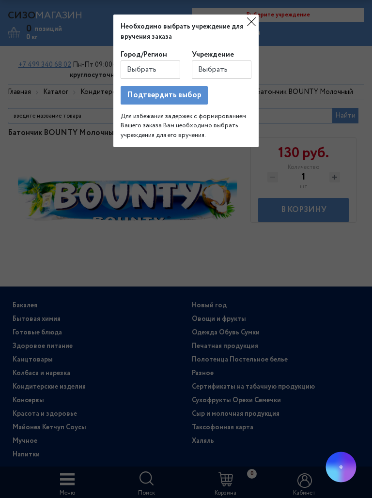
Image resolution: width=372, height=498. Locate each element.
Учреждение (213, 54)
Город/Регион (144, 54)
